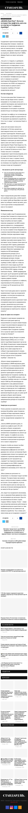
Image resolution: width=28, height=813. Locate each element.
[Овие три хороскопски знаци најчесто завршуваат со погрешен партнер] (20, 685)
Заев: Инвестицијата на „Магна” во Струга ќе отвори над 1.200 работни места (14, 190)
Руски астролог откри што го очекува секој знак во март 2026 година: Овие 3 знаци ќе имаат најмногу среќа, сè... (7, 715)
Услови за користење (11, 2)
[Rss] (20, 807)
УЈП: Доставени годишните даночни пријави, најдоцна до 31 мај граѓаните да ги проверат (14, 594)
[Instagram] (11, 807)
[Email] (15, 807)
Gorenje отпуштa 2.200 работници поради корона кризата (14, 541)
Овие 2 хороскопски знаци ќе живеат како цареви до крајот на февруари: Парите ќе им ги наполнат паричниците (20, 715)
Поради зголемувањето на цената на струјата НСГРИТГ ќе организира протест (13, 570)
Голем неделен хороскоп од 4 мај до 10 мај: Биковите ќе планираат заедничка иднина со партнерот (14, 646)
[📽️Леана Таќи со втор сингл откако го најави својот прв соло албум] (20, 773)
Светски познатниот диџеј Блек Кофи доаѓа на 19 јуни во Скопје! (12, 637)
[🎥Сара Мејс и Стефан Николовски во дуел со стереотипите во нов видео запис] (7, 753)
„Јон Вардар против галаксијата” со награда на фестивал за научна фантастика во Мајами (11, 664)
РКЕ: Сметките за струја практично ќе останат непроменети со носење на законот (15, 185)
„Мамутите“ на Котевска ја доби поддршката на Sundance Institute (6, 740)
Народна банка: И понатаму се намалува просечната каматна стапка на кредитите (13, 618)
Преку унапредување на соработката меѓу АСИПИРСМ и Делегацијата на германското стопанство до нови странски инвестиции (15, 180)
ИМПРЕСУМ (14, 802)
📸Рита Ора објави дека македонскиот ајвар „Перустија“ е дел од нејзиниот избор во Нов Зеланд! (14, 655)
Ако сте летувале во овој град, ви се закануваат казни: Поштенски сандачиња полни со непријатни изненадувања (14, 174)
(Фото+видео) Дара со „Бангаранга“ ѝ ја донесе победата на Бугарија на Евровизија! (14, 629)
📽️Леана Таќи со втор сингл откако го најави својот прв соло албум (20, 781)
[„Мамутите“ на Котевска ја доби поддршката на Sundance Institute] (7, 732)
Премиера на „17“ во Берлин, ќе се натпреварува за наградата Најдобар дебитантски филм (7, 782)
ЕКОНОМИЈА (8, 18)
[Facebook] (7, 807)
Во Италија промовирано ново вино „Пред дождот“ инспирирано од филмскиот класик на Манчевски (20, 762)
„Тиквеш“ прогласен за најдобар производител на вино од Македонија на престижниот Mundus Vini (20, 741)
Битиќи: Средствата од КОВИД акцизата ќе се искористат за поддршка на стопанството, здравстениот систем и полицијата (14, 531)
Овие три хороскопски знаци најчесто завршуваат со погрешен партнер (20, 692)
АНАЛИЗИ (3, 18)
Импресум (19, 2)
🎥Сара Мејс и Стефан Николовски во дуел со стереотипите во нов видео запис (7, 760)
